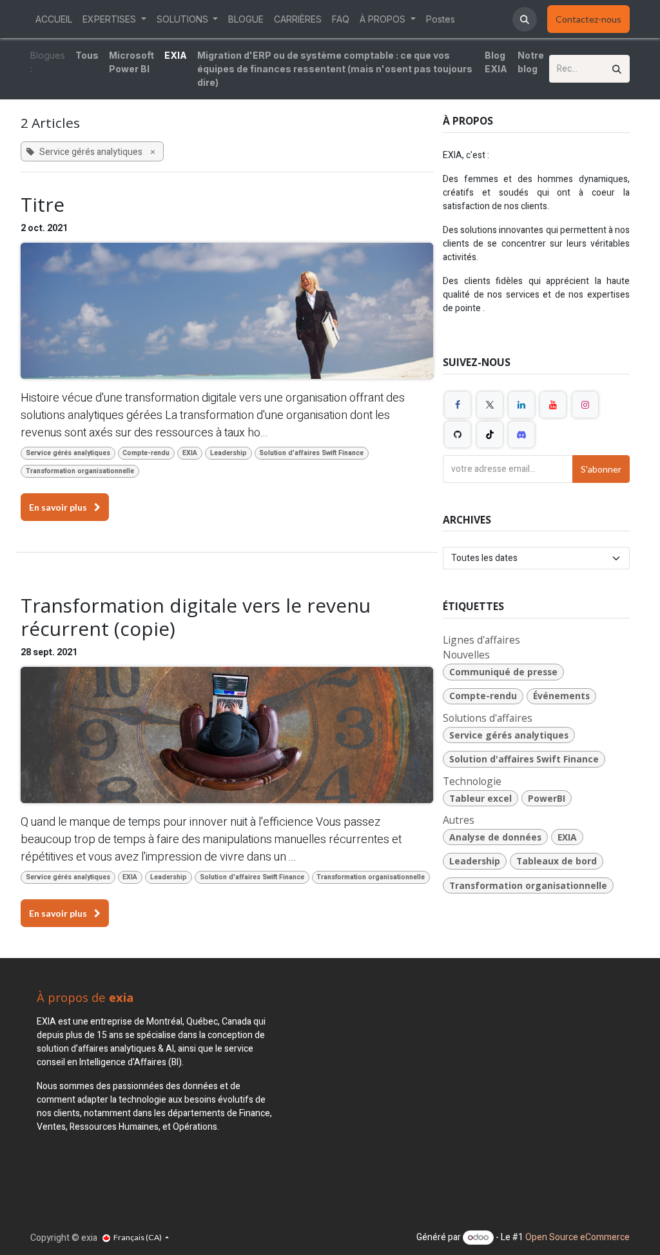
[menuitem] (53, 19)
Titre (42, 204)
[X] (490, 405)
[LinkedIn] (521, 405)
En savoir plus (59, 507)
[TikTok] (490, 434)
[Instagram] (585, 405)
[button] (524, 19)
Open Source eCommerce (577, 1237)
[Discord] (521, 434)
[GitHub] (458, 434)
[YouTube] (553, 405)
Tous (87, 55)
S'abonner (601, 469)
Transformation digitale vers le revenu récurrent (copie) (196, 617)
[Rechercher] (617, 69)
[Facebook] (458, 405)
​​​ (588, 19)
